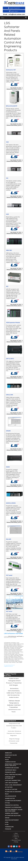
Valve (7, 759)
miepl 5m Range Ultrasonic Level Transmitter (14, 741)
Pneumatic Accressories (13, 807)
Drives (7, 817)
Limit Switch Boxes (11, 782)
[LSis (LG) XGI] (14, 175)
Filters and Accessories (13, 791)
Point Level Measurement (13, 785)
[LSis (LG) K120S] (14, 464)
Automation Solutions (13, 815)
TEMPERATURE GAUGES (12, 767)
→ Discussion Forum (15, 840)
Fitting (7, 803)
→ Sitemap (15, 841)
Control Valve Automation (10, 777)
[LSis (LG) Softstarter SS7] (14, 67)
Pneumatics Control (12, 805)
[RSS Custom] (12, 851)
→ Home (15, 833)
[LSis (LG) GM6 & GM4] (14, 392)
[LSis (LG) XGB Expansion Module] (14, 320)
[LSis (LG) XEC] (14, 284)
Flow (6, 824)
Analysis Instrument (12, 820)
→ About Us (15, 835)
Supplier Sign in (14, 11)
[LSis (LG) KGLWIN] (14, 537)
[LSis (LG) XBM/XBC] (14, 248)
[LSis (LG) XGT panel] (14, 573)
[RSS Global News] (19, 851)
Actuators (8, 787)
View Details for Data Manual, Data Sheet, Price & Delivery (14, 89)
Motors (7, 757)
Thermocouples (10, 762)
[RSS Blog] (7, 851)
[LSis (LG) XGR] (14, 212)
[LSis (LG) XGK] (14, 139)
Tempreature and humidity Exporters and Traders (14, 726)
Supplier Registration (15, 8)
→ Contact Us (15, 836)
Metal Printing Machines (13, 774)
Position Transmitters (13, 780)
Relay (7, 794)
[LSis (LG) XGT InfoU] (14, 609)
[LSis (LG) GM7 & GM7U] (14, 356)
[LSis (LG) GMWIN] (14, 428)
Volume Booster (10, 796)
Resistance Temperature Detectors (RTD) (13, 764)
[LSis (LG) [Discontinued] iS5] (14, 103)
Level (7, 822)
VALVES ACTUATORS (11, 789)
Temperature (9, 826)
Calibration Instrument (13, 800)
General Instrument (12, 813)
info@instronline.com (8, 666)
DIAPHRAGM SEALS (10, 770)
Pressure (8, 829)
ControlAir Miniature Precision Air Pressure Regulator (14, 733)
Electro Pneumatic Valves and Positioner (13, 810)
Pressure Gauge (10, 772)
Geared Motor (10, 798)
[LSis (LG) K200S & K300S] (14, 500)
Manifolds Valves (11, 755)
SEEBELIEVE (8, 753)
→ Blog (15, 838)
